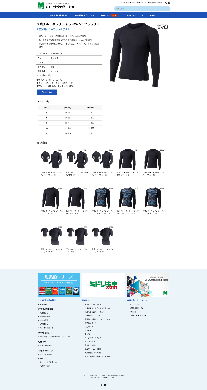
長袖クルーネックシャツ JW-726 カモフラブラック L (128, 212)
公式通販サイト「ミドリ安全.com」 (98, 308)
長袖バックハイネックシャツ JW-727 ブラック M (51, 174)
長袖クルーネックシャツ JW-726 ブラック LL (52, 212)
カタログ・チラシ (128, 2)
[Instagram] (169, 2)
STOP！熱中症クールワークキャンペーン (55, 337)
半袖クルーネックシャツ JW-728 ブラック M (52, 250)
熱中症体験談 (45, 366)
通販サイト (141, 2)
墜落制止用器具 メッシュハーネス (97, 319)
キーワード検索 (46, 346)
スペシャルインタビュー (49, 362)
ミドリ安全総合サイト (93, 304)
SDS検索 (132, 312)
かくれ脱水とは (46, 320)
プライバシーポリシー (137, 316)
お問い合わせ (134, 304)
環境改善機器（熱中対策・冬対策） (98, 356)
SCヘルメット (90, 341)
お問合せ (154, 15)
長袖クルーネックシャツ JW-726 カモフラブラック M (103, 212)
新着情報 (43, 304)
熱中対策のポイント (83, 15)
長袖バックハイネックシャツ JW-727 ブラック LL (102, 174)
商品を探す (109, 15)
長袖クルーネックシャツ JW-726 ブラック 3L (77, 212)
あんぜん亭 (89, 327)
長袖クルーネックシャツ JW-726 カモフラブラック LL (154, 212)
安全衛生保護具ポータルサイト (96, 312)
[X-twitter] (165, 2)
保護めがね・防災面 (92, 316)
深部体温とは (45, 316)
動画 (41, 358)
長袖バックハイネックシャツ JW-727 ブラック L (77, 174)
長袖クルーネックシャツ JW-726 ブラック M (154, 174)
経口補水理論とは (46, 328)
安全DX (87, 334)
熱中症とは (44, 313)
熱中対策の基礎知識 (58, 15)
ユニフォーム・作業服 (93, 349)
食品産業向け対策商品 (93, 353)
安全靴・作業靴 (90, 345)
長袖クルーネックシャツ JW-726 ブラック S (128, 174)
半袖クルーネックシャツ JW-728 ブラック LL (103, 250)
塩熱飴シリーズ (90, 323)
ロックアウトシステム (93, 338)
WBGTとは (44, 324)
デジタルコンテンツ (132, 15)
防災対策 (88, 330)
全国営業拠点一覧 (155, 2)
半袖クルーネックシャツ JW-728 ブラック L (77, 250)
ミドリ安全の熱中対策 (60, 7)
